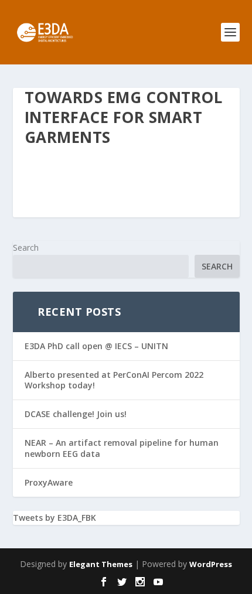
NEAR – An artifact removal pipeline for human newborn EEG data (122, 448)
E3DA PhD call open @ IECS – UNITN (96, 345)
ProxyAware (49, 482)
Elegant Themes (100, 564)
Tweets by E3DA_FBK (54, 517)
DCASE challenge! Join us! (76, 413)
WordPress (210, 564)
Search (26, 247)
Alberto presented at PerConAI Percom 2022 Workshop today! (114, 380)
